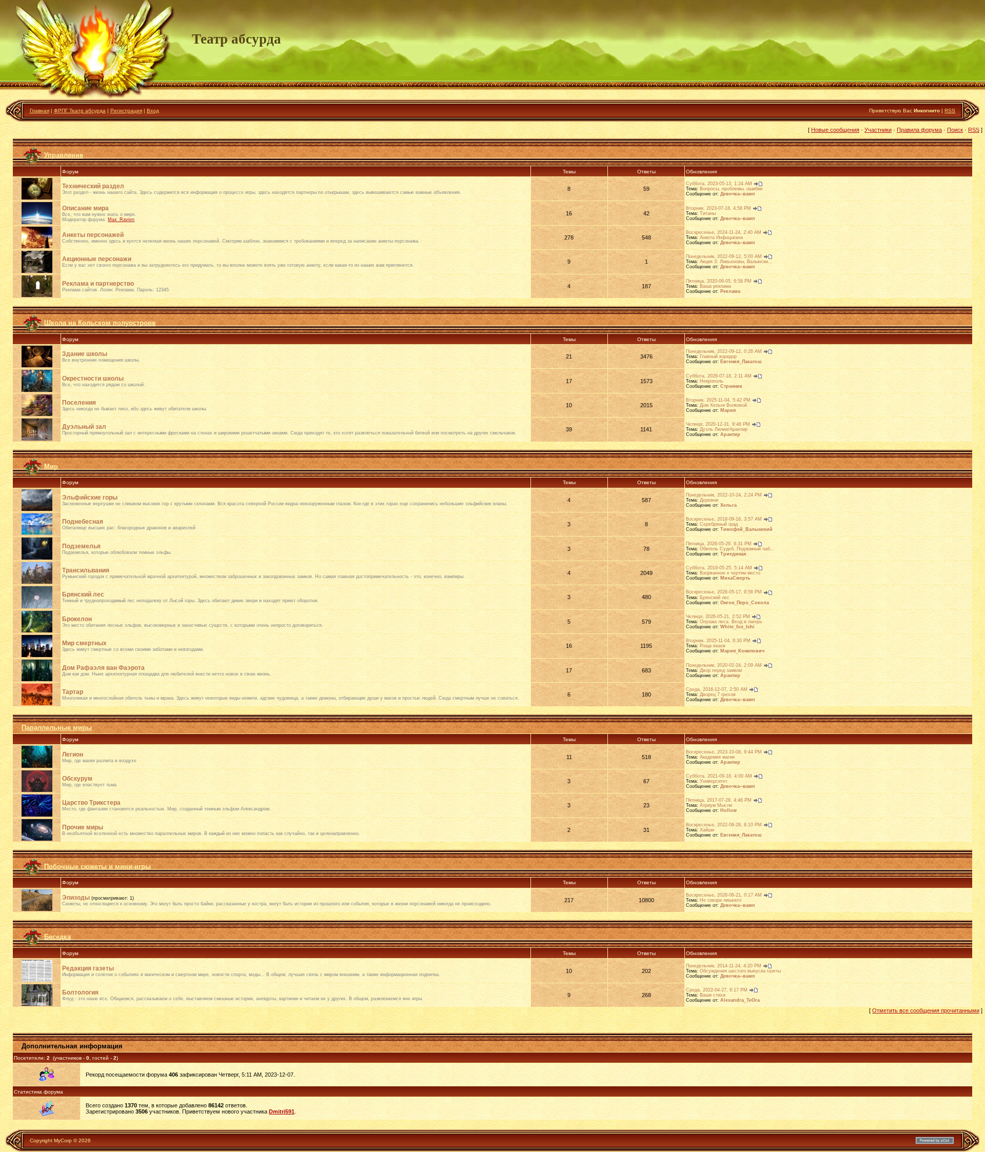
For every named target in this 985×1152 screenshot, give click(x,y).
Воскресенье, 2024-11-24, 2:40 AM (723, 232)
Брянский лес (83, 594)
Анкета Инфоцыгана (721, 237)
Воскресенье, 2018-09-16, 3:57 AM (724, 519)
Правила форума (919, 130)
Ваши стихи (712, 995)
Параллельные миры (57, 727)
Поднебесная (82, 521)
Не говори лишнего (720, 900)
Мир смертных (84, 643)
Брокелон (77, 619)
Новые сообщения (835, 130)
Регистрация (126, 110)
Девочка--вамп (737, 193)
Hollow (728, 810)
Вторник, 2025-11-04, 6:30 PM (718, 640)
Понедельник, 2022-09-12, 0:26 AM (724, 351)
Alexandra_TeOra (740, 1000)
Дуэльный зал (84, 426)
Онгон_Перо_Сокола (744, 602)
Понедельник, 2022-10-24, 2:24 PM (724, 495)
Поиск (955, 130)
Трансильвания (85, 570)
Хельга (728, 505)
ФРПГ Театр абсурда (80, 110)
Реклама (730, 291)
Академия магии (717, 757)
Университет (713, 781)
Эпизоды (76, 897)
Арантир (730, 434)
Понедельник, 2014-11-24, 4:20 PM (723, 965)
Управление (63, 155)
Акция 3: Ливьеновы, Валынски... (736, 261)
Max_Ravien (121, 219)
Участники (878, 130)
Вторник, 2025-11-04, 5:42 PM (718, 400)
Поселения (79, 402)
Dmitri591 (281, 1111)
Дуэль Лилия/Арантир (723, 429)
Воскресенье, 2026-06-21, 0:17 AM (724, 895)
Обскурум (77, 778)
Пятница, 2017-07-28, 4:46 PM (719, 800)
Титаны (708, 213)
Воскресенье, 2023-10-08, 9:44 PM (724, 751)
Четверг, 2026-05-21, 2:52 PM (718, 616)
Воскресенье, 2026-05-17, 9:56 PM (724, 591)
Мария (728, 410)
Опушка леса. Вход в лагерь (731, 621)
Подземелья (81, 546)
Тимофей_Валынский (746, 529)
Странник (731, 386)
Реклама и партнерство (98, 283)
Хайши (707, 829)
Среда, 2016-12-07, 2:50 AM (716, 689)
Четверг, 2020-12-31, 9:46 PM (718, 424)
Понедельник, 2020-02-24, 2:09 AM (724, 665)
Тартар (72, 692)
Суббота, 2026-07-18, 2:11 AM (719, 376)
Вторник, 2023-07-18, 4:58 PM (718, 208)
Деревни (709, 500)
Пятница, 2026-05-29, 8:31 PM (719, 543)
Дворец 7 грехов (718, 694)
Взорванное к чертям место (730, 572)
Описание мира (85, 208)
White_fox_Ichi (737, 626)
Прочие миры (82, 827)
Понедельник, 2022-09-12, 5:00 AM (724, 256)
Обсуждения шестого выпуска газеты (740, 971)
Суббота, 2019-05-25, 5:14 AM (719, 567)
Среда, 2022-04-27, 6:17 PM (716, 989)
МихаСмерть (735, 578)
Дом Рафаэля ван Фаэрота (103, 667)
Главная (39, 110)
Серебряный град (719, 524)
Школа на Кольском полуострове (99, 323)
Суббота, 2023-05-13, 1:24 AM (719, 183)
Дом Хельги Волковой (723, 405)
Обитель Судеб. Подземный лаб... (737, 548)
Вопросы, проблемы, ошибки (731, 188)
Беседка (57, 937)
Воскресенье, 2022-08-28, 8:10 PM (724, 824)
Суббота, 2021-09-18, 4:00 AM (719, 776)
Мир (51, 466)
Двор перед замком (721, 670)
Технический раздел (93, 186)
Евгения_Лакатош (741, 361)
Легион (72, 754)
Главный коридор (718, 356)
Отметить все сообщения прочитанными (925, 1010)
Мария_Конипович (742, 650)
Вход (153, 110)
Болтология (80, 992)
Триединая (733, 554)
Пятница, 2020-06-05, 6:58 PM (719, 281)
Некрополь (711, 381)
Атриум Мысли (716, 805)
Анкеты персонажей (93, 235)
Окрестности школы (93, 378)
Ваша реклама (715, 286)
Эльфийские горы (89, 497)
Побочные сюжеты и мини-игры (97, 866)
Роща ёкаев (712, 645)
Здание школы (84, 353)
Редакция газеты (88, 968)
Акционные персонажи (96, 259)
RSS (949, 110)
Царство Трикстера (91, 802)
